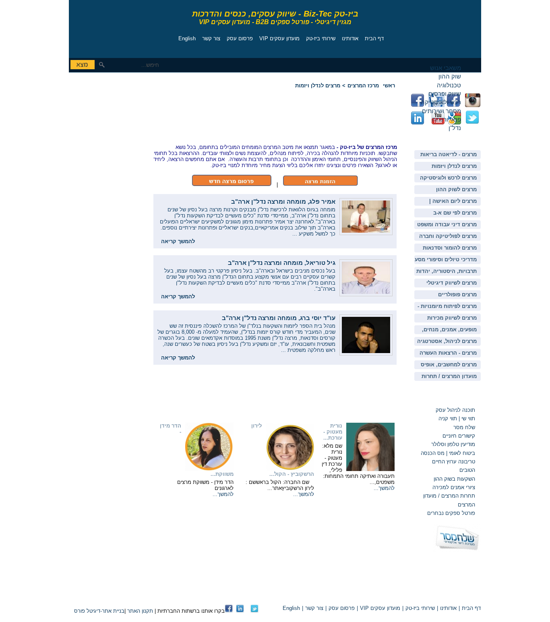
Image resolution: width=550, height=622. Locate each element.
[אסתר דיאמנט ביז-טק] (240, 611)
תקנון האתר (140, 611)
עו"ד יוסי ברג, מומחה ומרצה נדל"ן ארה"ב (278, 317)
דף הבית (374, 38)
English (187, 38)
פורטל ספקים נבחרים (451, 513)
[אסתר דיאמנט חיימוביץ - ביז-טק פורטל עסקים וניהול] (229, 611)
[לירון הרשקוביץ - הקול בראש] (290, 469)
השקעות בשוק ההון (454, 479)
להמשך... (384, 488)
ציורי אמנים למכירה (453, 487)
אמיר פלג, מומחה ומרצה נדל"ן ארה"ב (283, 201)
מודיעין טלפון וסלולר (453, 444)
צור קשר (211, 38)
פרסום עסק (240, 38)
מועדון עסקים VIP (279, 38)
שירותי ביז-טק (320, 38)
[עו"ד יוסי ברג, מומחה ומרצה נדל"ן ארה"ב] (366, 354)
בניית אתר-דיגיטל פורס (99, 611)
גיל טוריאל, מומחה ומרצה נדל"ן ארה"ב (281, 262)
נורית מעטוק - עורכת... (332, 432)
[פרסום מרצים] (231, 185)
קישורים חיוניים (458, 436)
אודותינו (350, 38)
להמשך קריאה (178, 241)
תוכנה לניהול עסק (455, 410)
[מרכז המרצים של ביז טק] (320, 185)
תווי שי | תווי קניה (456, 418)
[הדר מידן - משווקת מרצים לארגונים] (209, 469)
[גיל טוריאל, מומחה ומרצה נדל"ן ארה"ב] (366, 294)
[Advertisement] (93, 131)
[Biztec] (105, 26)
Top (387, 594)
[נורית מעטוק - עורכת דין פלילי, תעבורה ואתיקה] (370, 469)
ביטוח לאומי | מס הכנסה (448, 453)
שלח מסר (464, 427)
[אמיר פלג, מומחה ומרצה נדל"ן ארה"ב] (366, 233)
